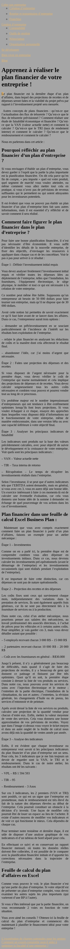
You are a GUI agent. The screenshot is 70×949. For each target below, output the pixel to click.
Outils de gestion (19, 33)
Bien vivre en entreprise (16, 55)
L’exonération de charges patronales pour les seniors (34, 938)
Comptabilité (17, 28)
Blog (5, 60)
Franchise (15, 19)
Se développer (10, 49)
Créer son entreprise (14, 4)
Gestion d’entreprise (14, 24)
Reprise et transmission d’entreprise (31, 13)
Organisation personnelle (24, 44)
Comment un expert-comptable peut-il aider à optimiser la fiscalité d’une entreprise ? (29, 943)
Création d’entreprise (22, 8)
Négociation (16, 38)
